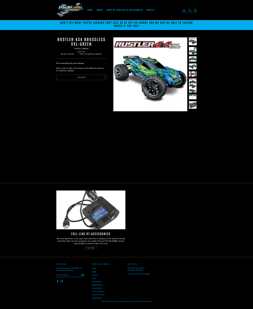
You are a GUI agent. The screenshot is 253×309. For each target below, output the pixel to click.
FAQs (94, 278)
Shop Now (91, 248)
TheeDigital (148, 301)
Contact (150, 10)
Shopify (129, 301)
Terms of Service (98, 291)
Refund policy (97, 298)
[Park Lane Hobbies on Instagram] (62, 281)
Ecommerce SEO (137, 301)
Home (90, 10)
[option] (126, 25)
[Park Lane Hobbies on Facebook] (57, 281)
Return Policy (97, 281)
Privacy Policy (97, 288)
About (100, 10)
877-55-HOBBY (138, 22)
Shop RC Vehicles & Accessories (125, 10)
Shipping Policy (97, 285)
